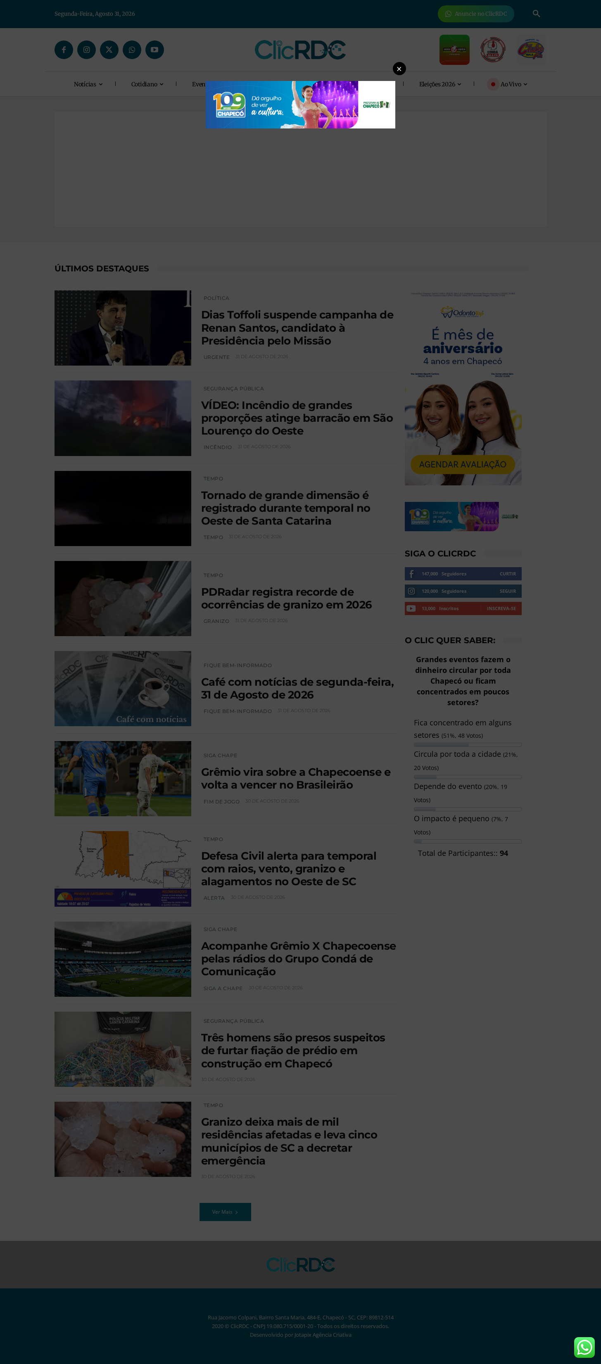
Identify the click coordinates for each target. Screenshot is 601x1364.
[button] (399, 68)
